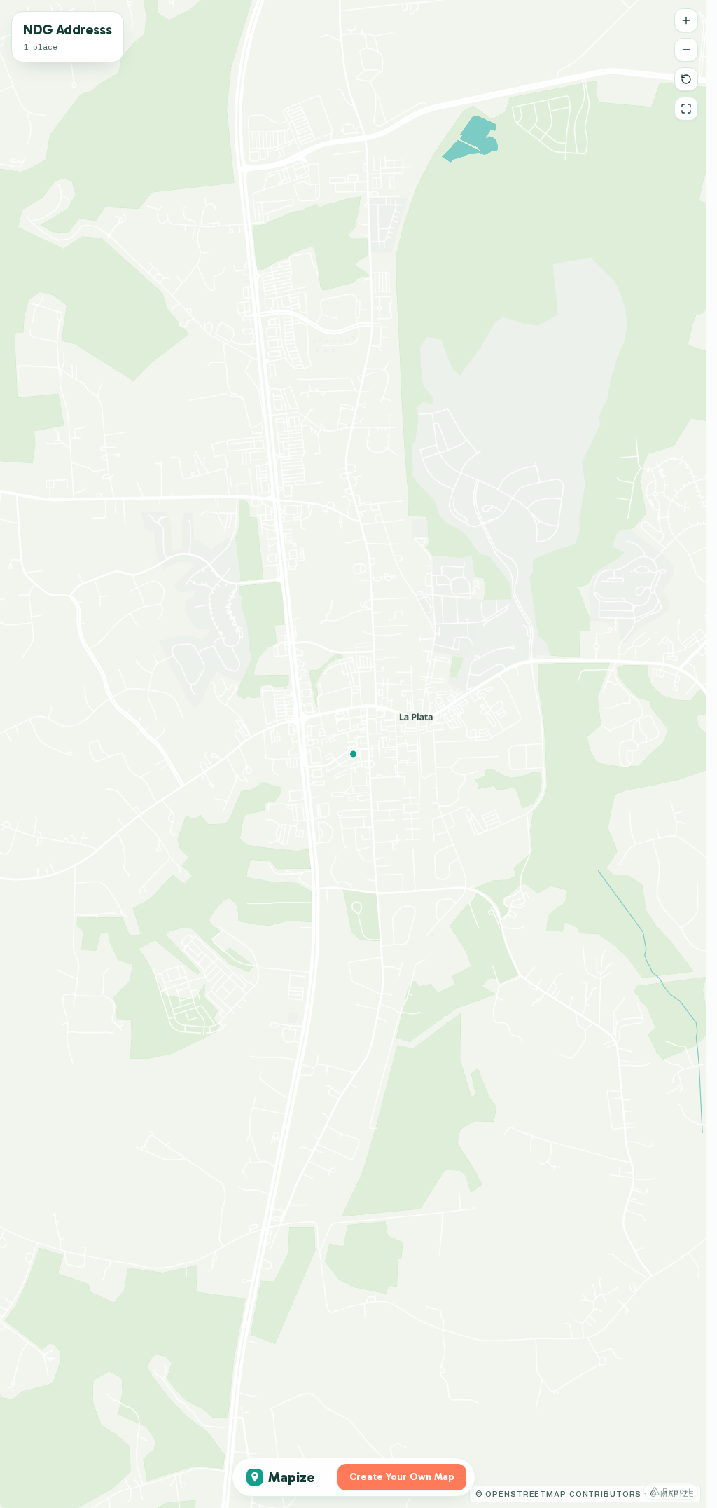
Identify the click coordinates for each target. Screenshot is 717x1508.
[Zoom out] (686, 50)
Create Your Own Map (401, 1477)
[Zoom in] (686, 20)
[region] (353, 754)
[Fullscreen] (686, 109)
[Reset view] (686, 79)
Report (677, 1491)
